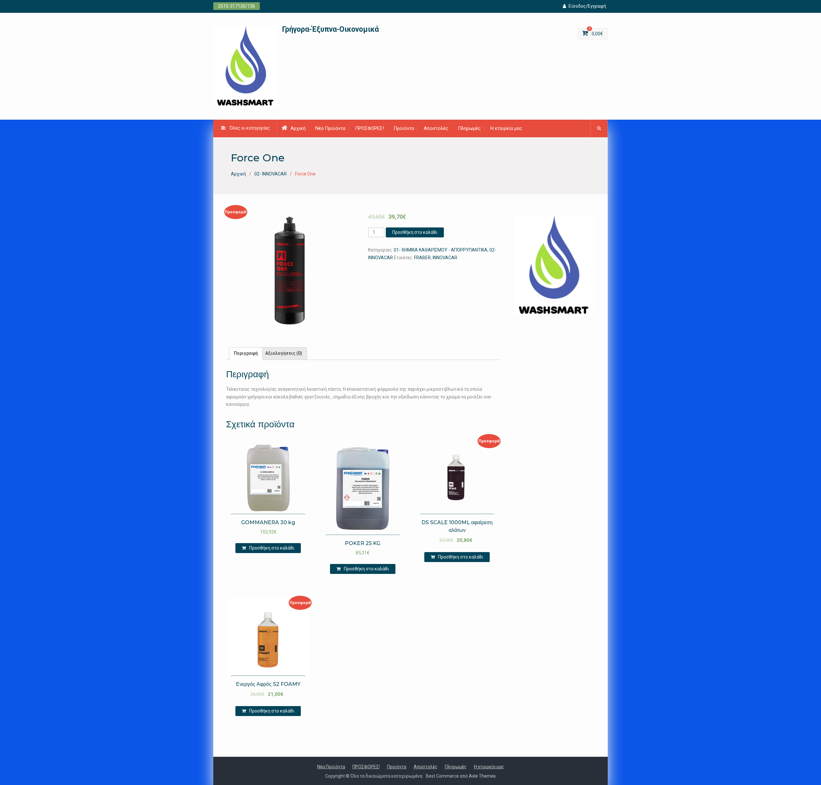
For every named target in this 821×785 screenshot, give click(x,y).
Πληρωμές (469, 128)
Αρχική (298, 128)
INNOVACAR (445, 257)
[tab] (246, 353)
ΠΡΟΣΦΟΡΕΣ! (369, 128)
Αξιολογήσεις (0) (283, 353)
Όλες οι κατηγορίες (250, 128)
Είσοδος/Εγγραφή (587, 6)
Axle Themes (482, 776)
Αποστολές (436, 128)
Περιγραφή (246, 353)
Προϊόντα (404, 128)
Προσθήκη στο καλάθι (414, 232)
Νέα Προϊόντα (330, 128)
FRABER (422, 257)
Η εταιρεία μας (506, 128)
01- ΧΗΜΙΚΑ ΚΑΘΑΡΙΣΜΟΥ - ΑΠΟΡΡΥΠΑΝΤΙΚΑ (440, 249)
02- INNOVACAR (270, 173)
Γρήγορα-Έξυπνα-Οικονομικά (330, 29)
